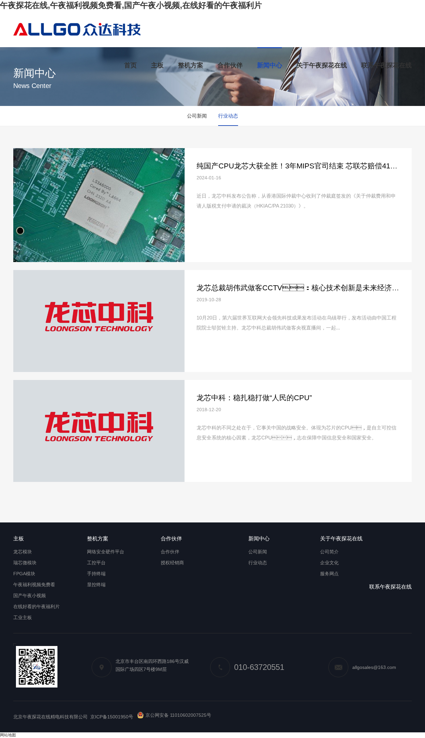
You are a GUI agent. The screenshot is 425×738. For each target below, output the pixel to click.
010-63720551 (259, 667)
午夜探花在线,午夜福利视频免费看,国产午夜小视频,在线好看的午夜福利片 (131, 5)
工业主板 (22, 617)
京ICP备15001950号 (111, 716)
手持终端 (96, 573)
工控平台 (96, 562)
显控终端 (96, 584)
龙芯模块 (22, 551)
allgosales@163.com (374, 667)
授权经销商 (172, 562)
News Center (32, 85)
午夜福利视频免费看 (34, 584)
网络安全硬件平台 (105, 551)
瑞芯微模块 (25, 562)
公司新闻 (197, 116)
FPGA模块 (24, 573)
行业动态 (228, 116)
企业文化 (329, 562)
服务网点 (329, 573)
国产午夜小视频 (29, 595)
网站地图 (8, 735)
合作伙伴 (170, 551)
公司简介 (329, 551)
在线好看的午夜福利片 (36, 606)
